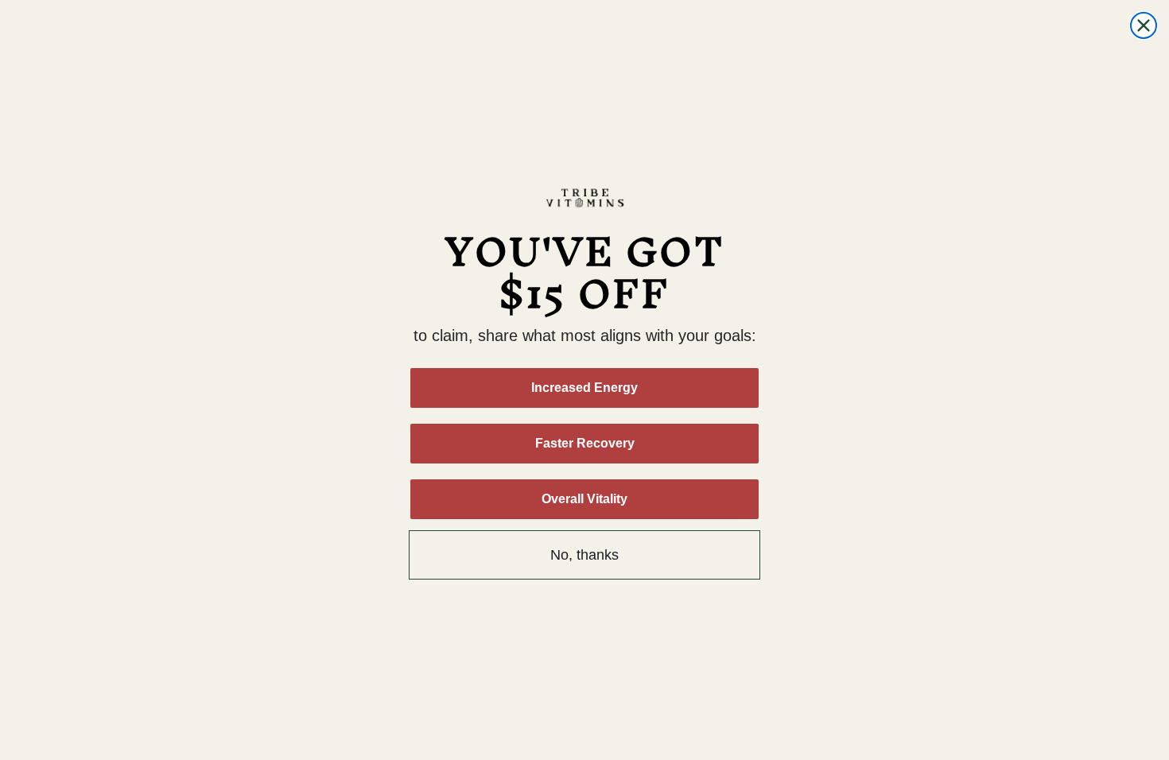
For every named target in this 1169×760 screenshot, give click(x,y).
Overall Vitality (584, 499)
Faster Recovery (585, 443)
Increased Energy (584, 387)
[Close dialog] (1143, 25)
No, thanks (584, 555)
